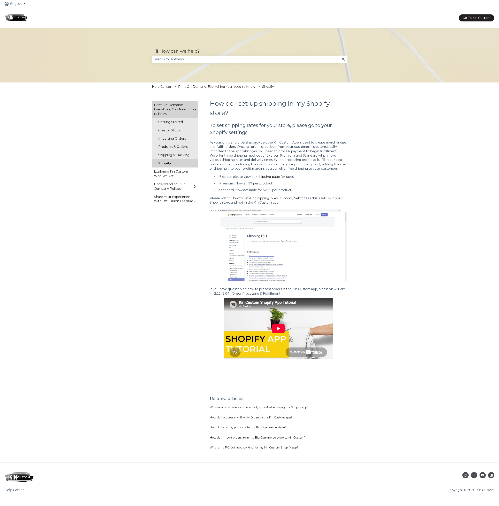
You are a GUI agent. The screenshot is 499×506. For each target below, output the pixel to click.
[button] (195, 105)
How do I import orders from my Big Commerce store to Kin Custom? (258, 437)
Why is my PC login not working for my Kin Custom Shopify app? (254, 447)
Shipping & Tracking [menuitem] (173, 155)
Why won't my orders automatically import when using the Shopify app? (259, 407)
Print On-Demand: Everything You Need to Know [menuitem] (171, 109)
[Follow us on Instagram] (465, 475)
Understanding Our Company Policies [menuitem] (169, 186)
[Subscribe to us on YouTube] (483, 475)
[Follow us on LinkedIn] (491, 475)
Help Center (161, 87)
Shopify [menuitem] (164, 163)
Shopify (268, 87)
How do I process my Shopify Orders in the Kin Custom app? (251, 417)
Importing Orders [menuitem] (172, 138)
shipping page (269, 177)
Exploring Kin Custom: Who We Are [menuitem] (171, 174)
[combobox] (246, 59)
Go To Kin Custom (476, 18)
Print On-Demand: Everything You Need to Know (216, 87)
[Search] (343, 59)
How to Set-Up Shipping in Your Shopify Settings (269, 198)
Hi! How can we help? (176, 51)
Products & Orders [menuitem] (173, 147)
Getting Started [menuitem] (170, 122)
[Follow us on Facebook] (474, 475)
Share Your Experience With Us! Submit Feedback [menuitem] (175, 199)
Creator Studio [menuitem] (169, 130)
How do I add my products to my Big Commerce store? (248, 427)
